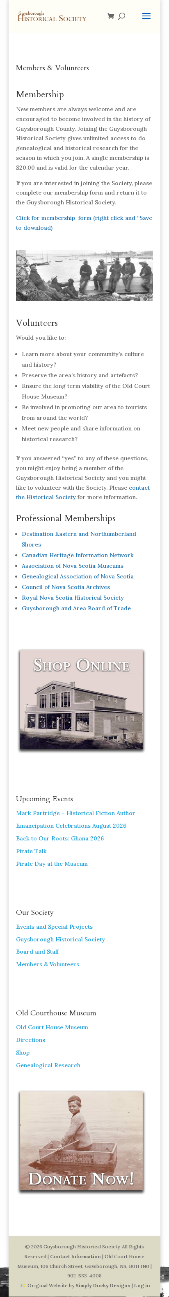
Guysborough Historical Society (60, 939)
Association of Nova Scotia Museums (72, 565)
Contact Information (75, 1256)
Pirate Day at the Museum (52, 863)
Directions (30, 1040)
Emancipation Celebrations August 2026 (71, 825)
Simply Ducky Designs (102, 1285)
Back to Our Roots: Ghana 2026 (60, 838)
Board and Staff (37, 951)
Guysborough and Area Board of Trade (76, 608)
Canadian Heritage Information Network (78, 555)
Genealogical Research (48, 1065)
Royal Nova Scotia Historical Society (73, 597)
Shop (23, 1052)
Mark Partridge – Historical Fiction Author (75, 813)
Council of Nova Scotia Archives (66, 587)
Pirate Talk (31, 851)
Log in (142, 1285)
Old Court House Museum (52, 1027)
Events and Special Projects (54, 926)
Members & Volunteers (47, 964)
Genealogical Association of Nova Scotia (78, 576)
